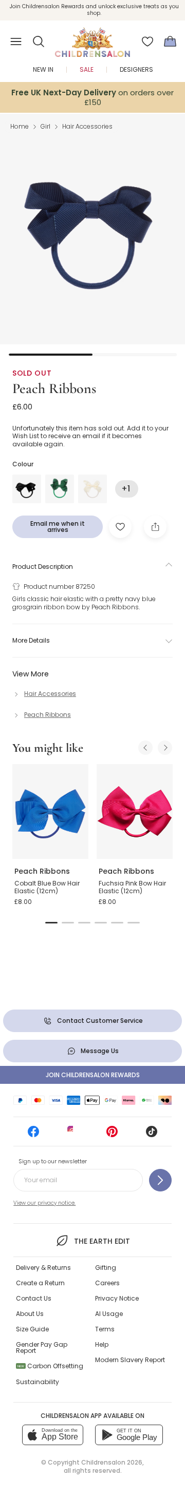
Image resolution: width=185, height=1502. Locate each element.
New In (43, 69)
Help (101, 1344)
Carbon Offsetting (50, 1366)
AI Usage (109, 1313)
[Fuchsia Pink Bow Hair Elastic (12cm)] (135, 811)
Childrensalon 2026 (111, 1462)
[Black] (26, 489)
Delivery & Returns (43, 1267)
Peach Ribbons (54, 388)
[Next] (165, 747)
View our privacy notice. (44, 1203)
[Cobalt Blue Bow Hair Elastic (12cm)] (50, 811)
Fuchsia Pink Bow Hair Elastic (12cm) (132, 887)
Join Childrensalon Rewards (93, 1075)
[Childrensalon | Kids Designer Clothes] (92, 38)
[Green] (59, 489)
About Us (30, 1313)
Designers (136, 69)
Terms (105, 1329)
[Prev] (145, 747)
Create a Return (40, 1283)
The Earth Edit (102, 1241)
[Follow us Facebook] (33, 1134)
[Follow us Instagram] (73, 1134)
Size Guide (32, 1329)
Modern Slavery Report (130, 1359)
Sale (87, 69)
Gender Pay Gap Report (41, 1347)
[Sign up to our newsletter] (160, 1180)
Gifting (105, 1267)
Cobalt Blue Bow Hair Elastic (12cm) (47, 887)
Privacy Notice (117, 1298)
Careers (107, 1283)
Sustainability (37, 1381)
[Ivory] (92, 489)
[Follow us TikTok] (151, 1134)
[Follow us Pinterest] (112, 1134)
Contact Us (33, 1298)
